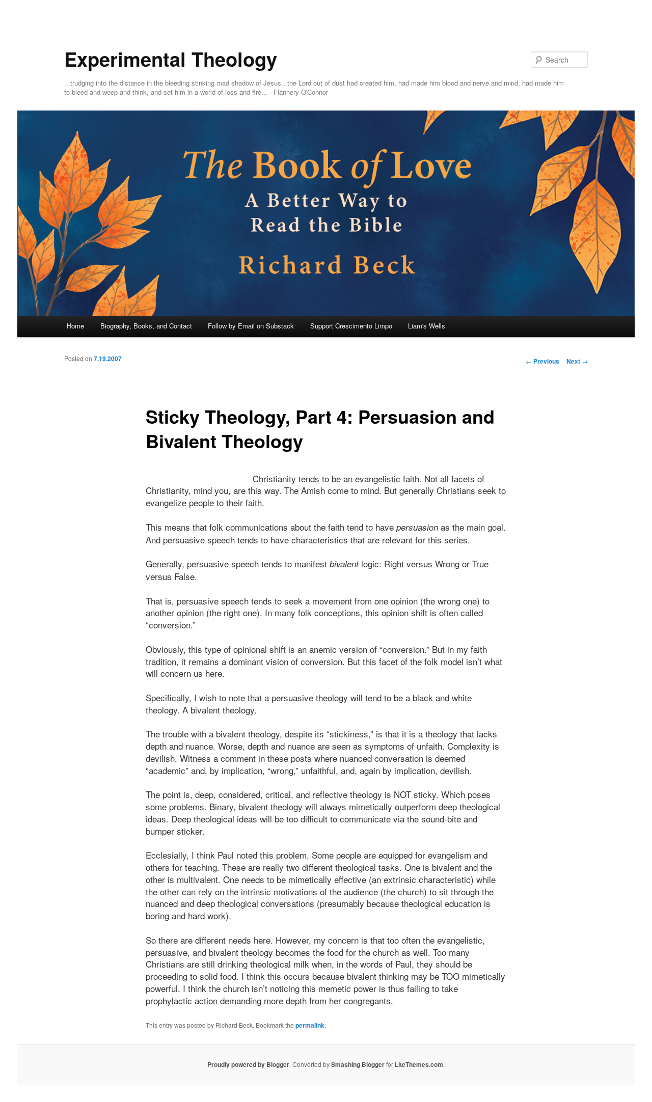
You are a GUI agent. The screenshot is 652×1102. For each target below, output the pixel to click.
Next (577, 361)
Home (75, 325)
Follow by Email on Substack (251, 325)
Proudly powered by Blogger (248, 1064)
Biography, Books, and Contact (146, 325)
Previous (542, 361)
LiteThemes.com (419, 1064)
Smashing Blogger (358, 1064)
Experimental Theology (170, 59)
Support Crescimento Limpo (351, 325)
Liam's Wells (426, 325)
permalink (309, 1025)
